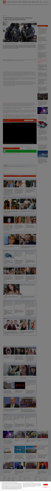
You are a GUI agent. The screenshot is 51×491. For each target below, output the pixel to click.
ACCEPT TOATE (45, 484)
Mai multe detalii (20, 484)
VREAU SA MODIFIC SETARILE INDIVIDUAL (45, 487)
